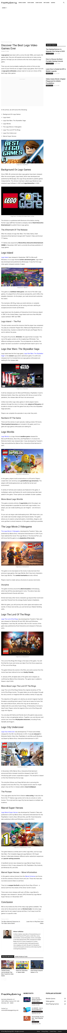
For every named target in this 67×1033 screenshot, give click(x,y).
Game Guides (39, 2)
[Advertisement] (33, 25)
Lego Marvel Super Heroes (9, 812)
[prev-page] (2, 979)
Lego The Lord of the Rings (9, 619)
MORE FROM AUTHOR (21, 956)
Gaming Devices (49, 53)
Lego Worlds (5, 436)
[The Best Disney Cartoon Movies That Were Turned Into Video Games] (7, 964)
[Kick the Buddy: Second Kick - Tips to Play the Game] (27, 1018)
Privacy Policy (45, 1031)
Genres (4, 7)
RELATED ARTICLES (7, 956)
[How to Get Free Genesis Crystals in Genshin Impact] (27, 999)
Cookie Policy (53, 1031)
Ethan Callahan (18, 931)
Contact (60, 1031)
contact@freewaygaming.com (9, 1010)
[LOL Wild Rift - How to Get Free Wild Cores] (27, 1009)
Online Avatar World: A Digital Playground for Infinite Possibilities (55, 81)
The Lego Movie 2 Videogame (10, 531)
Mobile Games (22, 2)
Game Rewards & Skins (37, 1003)
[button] (64, 2)
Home (38, 1031)
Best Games (46, 2)
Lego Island (5, 257)
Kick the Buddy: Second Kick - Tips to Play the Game (37, 1018)
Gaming (53, 2)
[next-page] (5, 979)
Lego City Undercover (8, 731)
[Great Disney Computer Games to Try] (37, 964)
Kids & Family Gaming (6, 968)
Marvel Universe (30, 876)
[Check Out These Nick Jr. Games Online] (22, 964)
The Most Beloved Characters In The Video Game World (10, 922)
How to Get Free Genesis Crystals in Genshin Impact (36, 999)
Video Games (30, 2)
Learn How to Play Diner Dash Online (34, 922)
